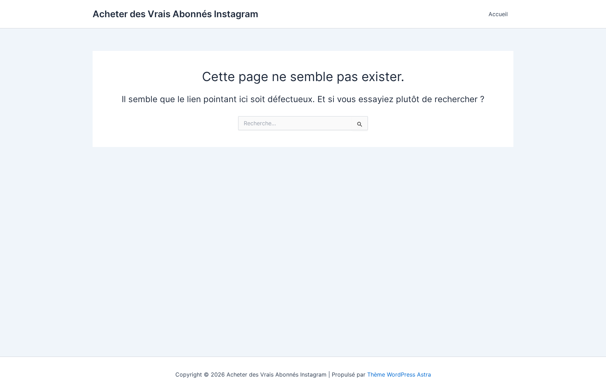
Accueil (498, 14)
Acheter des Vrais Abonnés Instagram (175, 13)
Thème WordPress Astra (399, 374)
